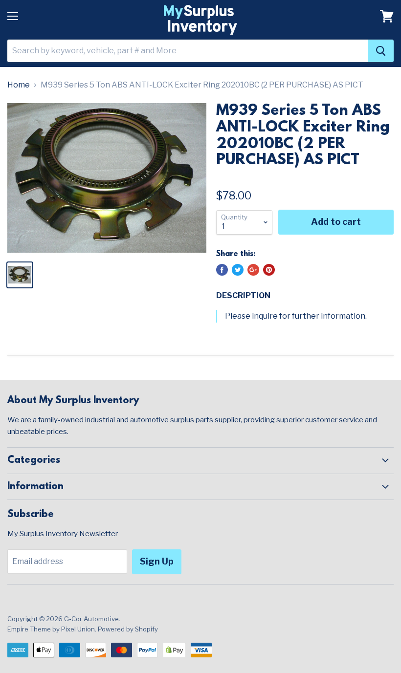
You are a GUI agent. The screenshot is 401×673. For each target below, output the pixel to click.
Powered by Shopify (128, 629)
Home (18, 85)
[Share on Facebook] (222, 270)
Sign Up (157, 561)
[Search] (381, 51)
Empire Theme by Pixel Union (51, 629)
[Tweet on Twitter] (238, 270)
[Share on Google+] (253, 270)
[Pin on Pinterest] (269, 270)
